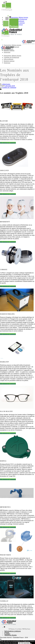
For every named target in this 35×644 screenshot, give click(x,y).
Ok (19, 643)
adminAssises (6, 84)
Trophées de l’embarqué (9, 87)
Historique (7, 52)
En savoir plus (25, 643)
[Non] (31, 643)
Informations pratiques (13, 631)
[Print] (0, 89)
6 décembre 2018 (10, 86)
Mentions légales (11, 635)
